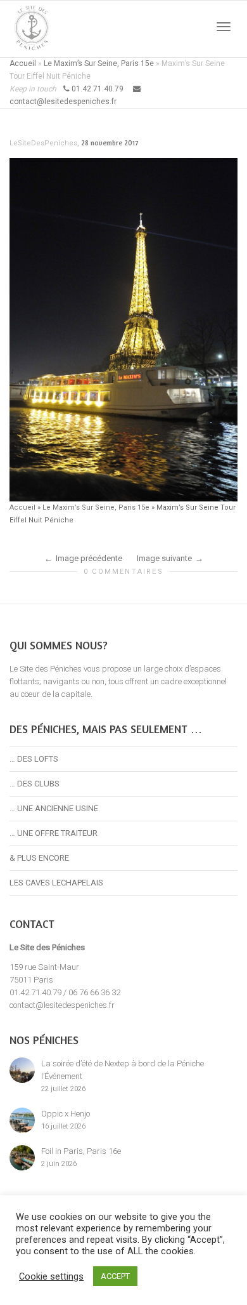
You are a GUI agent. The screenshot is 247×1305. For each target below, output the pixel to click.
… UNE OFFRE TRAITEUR (54, 833)
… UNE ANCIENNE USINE (54, 808)
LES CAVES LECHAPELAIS (56, 882)
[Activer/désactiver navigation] (224, 26)
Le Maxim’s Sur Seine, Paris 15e (99, 63)
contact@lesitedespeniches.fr (62, 1005)
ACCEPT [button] (115, 1276)
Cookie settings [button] (51, 1276)
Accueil (23, 63)
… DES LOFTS (34, 759)
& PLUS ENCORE (39, 858)
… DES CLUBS (35, 783)
